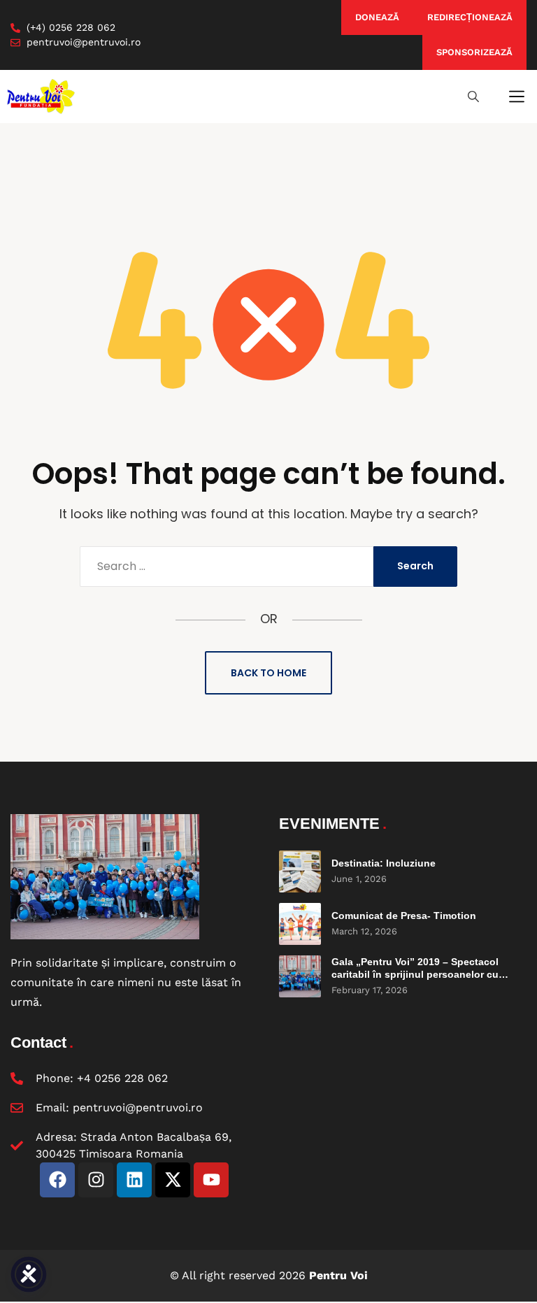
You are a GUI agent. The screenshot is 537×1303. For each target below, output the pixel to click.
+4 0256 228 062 (122, 1078)
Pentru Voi (338, 1275)
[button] (516, 96)
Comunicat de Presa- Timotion (403, 915)
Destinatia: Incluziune (383, 863)
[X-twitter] (172, 1179)
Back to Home (268, 673)
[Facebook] (57, 1179)
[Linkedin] (134, 1179)
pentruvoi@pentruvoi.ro (138, 1107)
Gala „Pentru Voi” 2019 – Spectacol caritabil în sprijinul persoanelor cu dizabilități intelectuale (415, 974)
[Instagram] (95, 1179)
